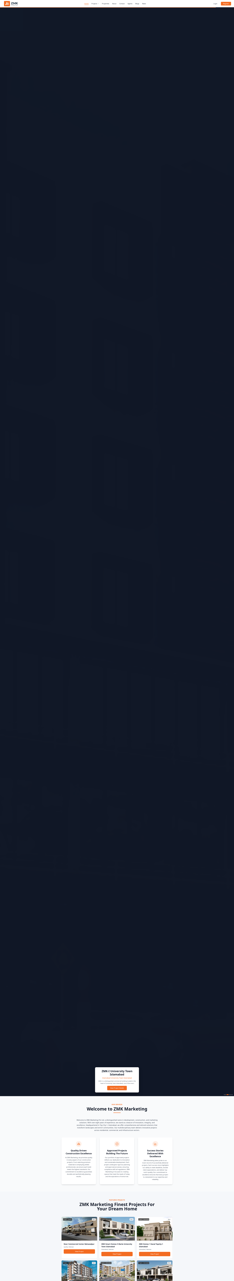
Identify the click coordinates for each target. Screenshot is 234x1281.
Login (215, 4)
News (144, 4)
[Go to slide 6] (232, 1094)
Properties (105, 4)
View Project (79, 1251)
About (114, 4)
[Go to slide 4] (229, 1094)
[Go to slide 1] (224, 1094)
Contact (122, 4)
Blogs (137, 4)
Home (86, 4)
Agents (130, 4)
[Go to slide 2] (225, 1094)
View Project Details (117, 1088)
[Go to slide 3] (227, 1094)
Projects (94, 4)
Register (226, 4)
